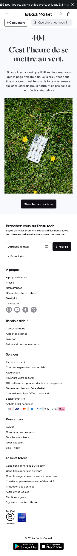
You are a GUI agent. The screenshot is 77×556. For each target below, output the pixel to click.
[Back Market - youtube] (17, 310)
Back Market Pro (15, 398)
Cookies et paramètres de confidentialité (30, 481)
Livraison (11, 339)
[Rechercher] (35, 22)
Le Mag (10, 427)
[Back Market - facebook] (25, 310)
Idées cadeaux (14, 442)
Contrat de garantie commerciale (25, 367)
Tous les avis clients (17, 437)
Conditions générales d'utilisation (25, 465)
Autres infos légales (17, 491)
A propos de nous (16, 277)
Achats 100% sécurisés (19, 404)
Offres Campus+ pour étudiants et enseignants (34, 383)
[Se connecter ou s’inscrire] (60, 14)
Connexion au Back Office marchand (27, 393)
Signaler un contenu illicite (21, 502)
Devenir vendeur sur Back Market (25, 388)
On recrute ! (13, 303)
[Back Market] (38, 14)
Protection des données (20, 486)
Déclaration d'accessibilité (21, 293)
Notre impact (14, 287)
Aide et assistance (16, 333)
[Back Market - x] (34, 310)
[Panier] (69, 14)
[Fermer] (73, 4)
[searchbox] (54, 22)
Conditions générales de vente (24, 471)
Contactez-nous (15, 328)
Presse (10, 282)
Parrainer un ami (15, 362)
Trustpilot (11, 298)
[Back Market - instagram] (9, 310)
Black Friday (13, 447)
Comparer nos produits (20, 432)
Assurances (13, 372)
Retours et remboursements (23, 344)
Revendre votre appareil (20, 377)
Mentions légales (16, 497)
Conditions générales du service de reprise (31, 476)
